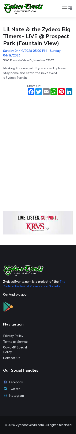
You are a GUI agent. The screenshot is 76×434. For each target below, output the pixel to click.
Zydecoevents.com (30, 425)
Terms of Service (15, 342)
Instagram (16, 396)
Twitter (14, 389)
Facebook (16, 382)
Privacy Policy (13, 336)
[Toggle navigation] (64, 8)
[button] (70, 8)
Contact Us (11, 358)
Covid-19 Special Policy (15, 350)
